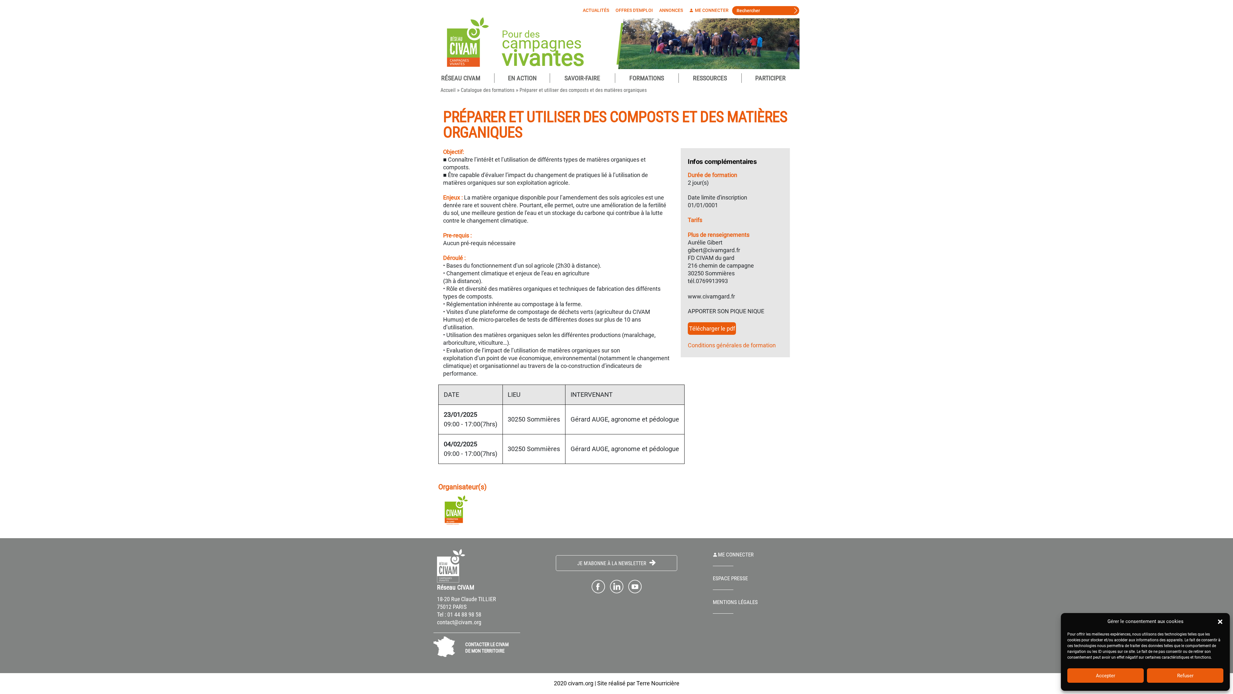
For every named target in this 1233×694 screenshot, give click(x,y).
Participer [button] (770, 78)
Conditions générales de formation (732, 345)
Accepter (1105, 676)
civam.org (580, 683)
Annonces (671, 10)
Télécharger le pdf (712, 328)
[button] (1220, 621)
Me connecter (711, 10)
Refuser (1185, 676)
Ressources (710, 78)
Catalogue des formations (487, 90)
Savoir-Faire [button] (582, 78)
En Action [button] (522, 78)
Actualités (596, 10)
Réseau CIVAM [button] (460, 78)
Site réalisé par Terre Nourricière (638, 683)
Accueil (448, 90)
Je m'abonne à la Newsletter (612, 563)
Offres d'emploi (634, 10)
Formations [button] (646, 78)
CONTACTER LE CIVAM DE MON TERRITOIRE (487, 648)
